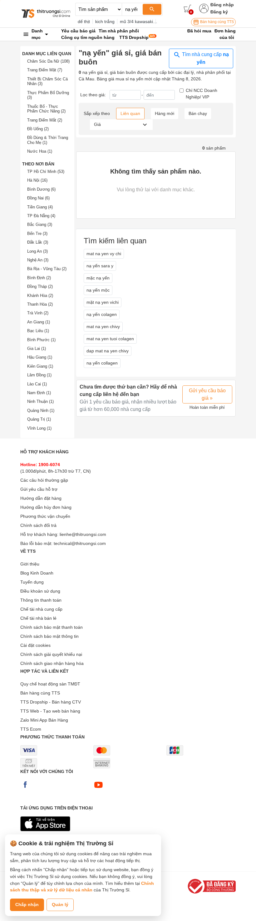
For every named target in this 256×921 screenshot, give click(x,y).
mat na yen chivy (103, 326)
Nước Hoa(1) (39, 151)
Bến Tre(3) (37, 233)
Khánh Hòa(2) (40, 295)
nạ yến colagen (101, 314)
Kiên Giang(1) (40, 366)
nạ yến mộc (98, 290)
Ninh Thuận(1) (40, 401)
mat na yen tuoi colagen (110, 338)
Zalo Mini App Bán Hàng (44, 720)
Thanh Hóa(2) (40, 304)
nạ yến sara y (99, 265)
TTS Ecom (30, 729)
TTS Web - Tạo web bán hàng (50, 711)
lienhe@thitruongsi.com (83, 534)
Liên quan (130, 113)
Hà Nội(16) (37, 180)
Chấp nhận (27, 904)
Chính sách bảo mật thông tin (49, 636)
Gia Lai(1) (36, 348)
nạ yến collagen (102, 362)
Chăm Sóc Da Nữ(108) (48, 61)
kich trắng (105, 21)
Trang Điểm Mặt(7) (44, 70)
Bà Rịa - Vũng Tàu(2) (46, 268)
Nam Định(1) (39, 392)
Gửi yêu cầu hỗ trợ (38, 489)
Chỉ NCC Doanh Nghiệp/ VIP (201, 93)
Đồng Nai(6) (38, 198)
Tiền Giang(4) (40, 207)
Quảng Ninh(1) (40, 410)
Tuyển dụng (32, 582)
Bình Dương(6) (41, 189)
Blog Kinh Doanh (36, 572)
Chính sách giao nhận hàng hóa (52, 663)
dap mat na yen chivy (107, 350)
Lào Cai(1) (37, 384)
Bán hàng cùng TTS (216, 22)
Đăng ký (219, 11)
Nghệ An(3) (37, 260)
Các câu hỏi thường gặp (44, 480)
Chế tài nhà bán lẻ (38, 618)
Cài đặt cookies (35, 645)
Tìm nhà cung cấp (205, 58)
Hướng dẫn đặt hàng (41, 498)
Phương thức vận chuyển (45, 516)
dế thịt (84, 21)
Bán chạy (198, 113)
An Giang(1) (38, 322)
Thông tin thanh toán (41, 600)
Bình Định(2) (39, 277)
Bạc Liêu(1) (38, 330)
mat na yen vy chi (103, 253)
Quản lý (60, 904)
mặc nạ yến (98, 277)
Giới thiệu (29, 563)
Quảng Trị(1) (39, 419)
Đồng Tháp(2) (40, 286)
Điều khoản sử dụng (40, 591)
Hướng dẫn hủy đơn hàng (45, 507)
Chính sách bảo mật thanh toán (51, 627)
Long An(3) (37, 251)
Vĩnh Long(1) (39, 428)
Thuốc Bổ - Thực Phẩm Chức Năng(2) (46, 109)
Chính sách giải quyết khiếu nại (51, 654)
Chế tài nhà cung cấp (41, 609)
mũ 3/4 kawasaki (136, 21)
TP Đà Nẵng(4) (41, 215)
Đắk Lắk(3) (37, 242)
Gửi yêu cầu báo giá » (207, 394)
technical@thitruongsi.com (80, 543)
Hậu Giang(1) (39, 357)
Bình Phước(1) (41, 339)
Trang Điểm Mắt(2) (44, 120)
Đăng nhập (222, 4)
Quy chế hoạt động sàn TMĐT (50, 683)
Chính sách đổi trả (38, 525)
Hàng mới (164, 113)
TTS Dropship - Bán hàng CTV (50, 701)
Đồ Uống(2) (38, 128)
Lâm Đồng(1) (39, 375)
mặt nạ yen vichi (102, 302)
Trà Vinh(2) (37, 313)
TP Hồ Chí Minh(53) (45, 171)
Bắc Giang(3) (39, 224)
